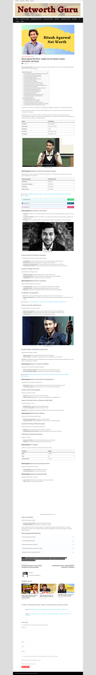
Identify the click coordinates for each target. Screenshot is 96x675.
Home (17, 19)
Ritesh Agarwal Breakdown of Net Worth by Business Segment (36, 73)
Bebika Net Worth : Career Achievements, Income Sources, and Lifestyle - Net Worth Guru (49, 609)
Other (22, 21)
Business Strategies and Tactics (31, 77)
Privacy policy (22, 0)
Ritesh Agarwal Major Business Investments (33, 78)
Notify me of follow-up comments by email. (31, 660)
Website (23, 651)
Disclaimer (27, 0)
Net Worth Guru (25, 673)
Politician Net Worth (48, 19)
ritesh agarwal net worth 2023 (43, 557)
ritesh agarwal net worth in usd (28, 560)
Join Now (71, 199)
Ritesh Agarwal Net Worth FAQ (29, 98)
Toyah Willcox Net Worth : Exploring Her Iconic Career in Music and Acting (65, 595)
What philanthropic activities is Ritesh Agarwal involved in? (35, 104)
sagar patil (26, 63)
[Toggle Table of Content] (47, 72)
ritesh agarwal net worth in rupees (57, 559)
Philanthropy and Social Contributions (32, 91)
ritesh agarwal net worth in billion (42, 559)
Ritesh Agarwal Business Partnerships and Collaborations (35, 85)
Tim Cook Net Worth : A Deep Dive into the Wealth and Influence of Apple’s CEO (47, 301)
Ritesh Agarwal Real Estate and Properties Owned (34, 94)
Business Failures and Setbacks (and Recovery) (34, 82)
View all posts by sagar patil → (35, 575)
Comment (24, 627)
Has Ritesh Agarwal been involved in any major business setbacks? (36, 103)
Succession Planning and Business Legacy (33, 90)
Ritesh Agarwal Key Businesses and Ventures (33, 74)
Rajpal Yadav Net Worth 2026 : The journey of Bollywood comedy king (46, 596)
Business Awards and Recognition (31, 86)
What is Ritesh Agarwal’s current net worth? (32, 99)
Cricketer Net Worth (65, 19)
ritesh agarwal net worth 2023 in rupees (58, 557)
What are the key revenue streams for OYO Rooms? (34, 102)
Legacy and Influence (29, 97)
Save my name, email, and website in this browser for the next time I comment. (40, 656)
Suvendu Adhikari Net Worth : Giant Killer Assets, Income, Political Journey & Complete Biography (30, 596)
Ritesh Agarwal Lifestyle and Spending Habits (33, 95)
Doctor (17, 21)
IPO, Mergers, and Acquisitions (30, 80)
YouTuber (74, 19)
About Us (17, 0)
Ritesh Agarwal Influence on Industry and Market (34, 84)
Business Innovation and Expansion (31, 81)
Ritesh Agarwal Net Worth (31, 557)
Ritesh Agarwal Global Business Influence (33, 89)
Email (23, 646)
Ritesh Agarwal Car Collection (30, 93)
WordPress (36, 673)
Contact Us (32, 0)
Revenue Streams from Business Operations (33, 76)
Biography (57, 19)
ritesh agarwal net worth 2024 (28, 559)
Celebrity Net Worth (24, 19)
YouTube (54, 514)
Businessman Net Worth (36, 19)
